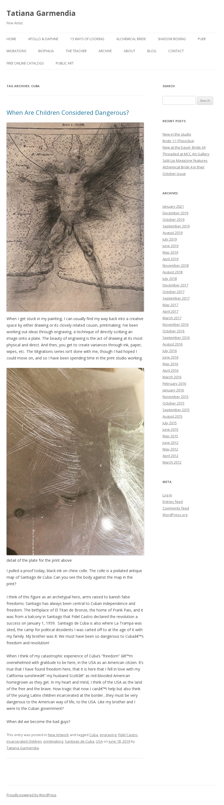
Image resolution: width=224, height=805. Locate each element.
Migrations (16, 51)
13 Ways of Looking (87, 39)
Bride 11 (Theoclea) (178, 140)
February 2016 (174, 383)
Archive (105, 51)
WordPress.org (175, 514)
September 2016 (176, 337)
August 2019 (172, 232)
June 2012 (170, 442)
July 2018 (170, 278)
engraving (108, 734)
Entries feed (173, 501)
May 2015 (170, 436)
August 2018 (172, 272)
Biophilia (46, 51)
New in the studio (177, 134)
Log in (167, 495)
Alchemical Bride (131, 39)
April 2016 (170, 370)
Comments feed (176, 508)
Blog (151, 51)
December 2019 (175, 212)
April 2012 (170, 455)
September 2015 (176, 409)
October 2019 (173, 219)
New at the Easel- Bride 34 (184, 147)
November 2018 (175, 265)
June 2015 (170, 429)
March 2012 (172, 462)
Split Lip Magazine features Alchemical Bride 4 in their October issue (185, 167)
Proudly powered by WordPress (31, 795)
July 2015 (170, 422)
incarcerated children (24, 741)
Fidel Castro (127, 734)
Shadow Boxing (172, 39)
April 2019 (170, 258)
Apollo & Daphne (43, 39)
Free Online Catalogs (25, 63)
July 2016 (170, 350)
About (129, 51)
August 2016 (172, 344)
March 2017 (172, 317)
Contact (176, 51)
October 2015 (173, 403)
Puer (202, 39)
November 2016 (175, 324)
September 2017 (176, 298)
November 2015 (175, 396)
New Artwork (58, 734)
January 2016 (173, 390)
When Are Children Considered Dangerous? (68, 112)
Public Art (65, 63)
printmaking (53, 741)
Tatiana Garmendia (41, 13)
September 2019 (176, 226)
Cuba (93, 734)
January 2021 (173, 206)
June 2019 (170, 245)
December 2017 (175, 285)
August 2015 (172, 416)
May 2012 (170, 449)
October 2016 (173, 331)
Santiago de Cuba (79, 741)
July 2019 (170, 239)
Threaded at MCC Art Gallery (186, 153)
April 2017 (170, 311)
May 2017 (170, 304)
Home (11, 39)
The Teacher (76, 51)
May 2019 (170, 252)
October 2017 (173, 291)
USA (99, 741)
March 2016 (172, 376)
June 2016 (170, 357)
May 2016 (170, 363)
